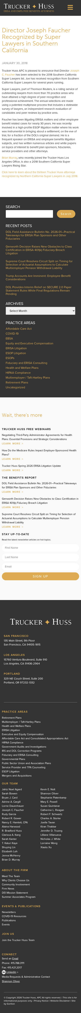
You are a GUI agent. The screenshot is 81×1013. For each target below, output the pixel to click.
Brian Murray (9, 158)
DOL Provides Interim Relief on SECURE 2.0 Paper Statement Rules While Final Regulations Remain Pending (38, 290)
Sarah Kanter (9, 839)
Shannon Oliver (49, 794)
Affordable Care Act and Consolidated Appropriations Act (35, 738)
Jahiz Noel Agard (12, 789)
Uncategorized (15, 387)
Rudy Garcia (9, 814)
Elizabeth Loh (10, 851)
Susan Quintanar (50, 806)
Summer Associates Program (18, 897)
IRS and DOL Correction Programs (22, 751)
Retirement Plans (17, 382)
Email (15, 959)
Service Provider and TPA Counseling (23, 767)
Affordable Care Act (19, 329)
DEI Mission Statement (15, 893)
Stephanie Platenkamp (53, 798)
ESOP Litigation (16, 353)
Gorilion (11, 1003)
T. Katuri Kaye (10, 843)
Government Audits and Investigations (24, 747)
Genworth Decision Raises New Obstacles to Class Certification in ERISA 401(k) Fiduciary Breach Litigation (39, 249)
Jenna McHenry (11, 856)
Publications (9, 920)
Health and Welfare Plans (22, 368)
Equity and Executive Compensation (29, 343)
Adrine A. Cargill (11, 802)
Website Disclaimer (60, 1000)
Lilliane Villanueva (50, 835)
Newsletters (9, 912)
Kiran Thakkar (48, 827)
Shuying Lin (8, 847)
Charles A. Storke (50, 818)
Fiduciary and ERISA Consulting (26, 363)
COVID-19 (12, 333)
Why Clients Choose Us (15, 880)
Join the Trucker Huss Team (18, 940)
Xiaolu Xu (46, 847)
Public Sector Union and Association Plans (26, 763)
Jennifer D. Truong (51, 831)
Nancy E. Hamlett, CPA (15, 822)
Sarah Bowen (9, 794)
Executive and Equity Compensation (23, 734)
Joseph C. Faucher (13, 810)
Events (6, 925)
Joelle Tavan (47, 822)
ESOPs (10, 358)
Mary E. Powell (48, 802)
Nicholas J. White (50, 839)
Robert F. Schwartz (51, 814)
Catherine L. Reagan (52, 810)
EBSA (9, 338)
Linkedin (11, 972)
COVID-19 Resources (14, 916)
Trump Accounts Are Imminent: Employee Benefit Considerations (38, 277)
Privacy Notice (41, 1000)
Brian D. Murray (11, 860)
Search (66, 214)
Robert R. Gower (11, 818)
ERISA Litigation (16, 348)
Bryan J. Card (10, 798)
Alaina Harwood (11, 827)
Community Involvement (16, 884)
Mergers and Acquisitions (17, 776)
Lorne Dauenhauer (13, 806)
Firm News (8, 889)
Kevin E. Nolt (47, 789)
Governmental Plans (13, 759)
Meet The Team (11, 876)
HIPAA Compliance (18, 372)
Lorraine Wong (48, 843)
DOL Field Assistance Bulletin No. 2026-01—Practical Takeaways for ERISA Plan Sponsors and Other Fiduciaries (40, 235)
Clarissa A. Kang (11, 835)
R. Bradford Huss (12, 831)
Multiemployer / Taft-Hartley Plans (28, 377)
